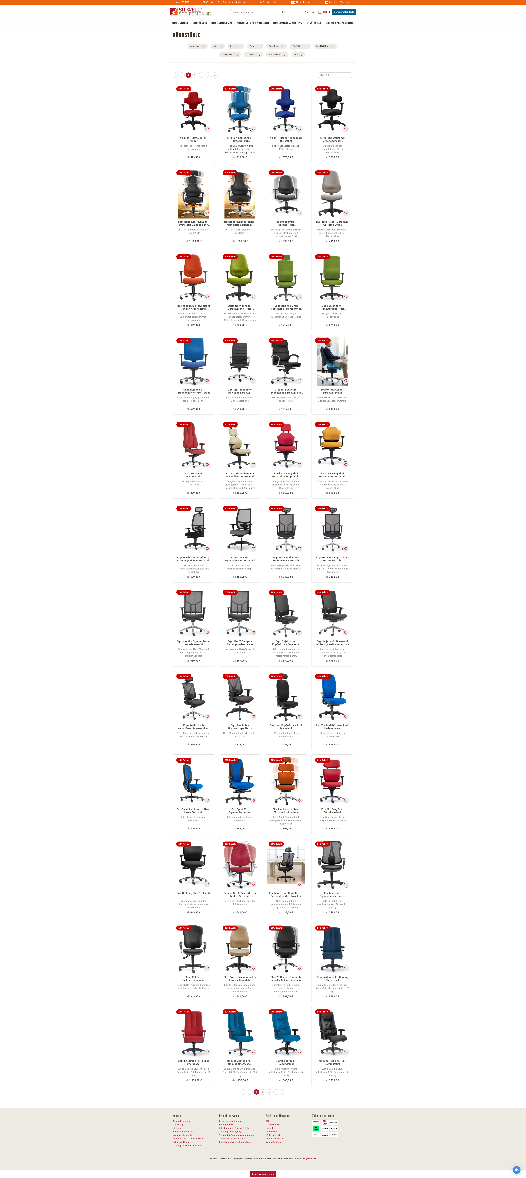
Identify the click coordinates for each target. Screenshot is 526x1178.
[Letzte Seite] (215, 75)
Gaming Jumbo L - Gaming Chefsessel (332, 979)
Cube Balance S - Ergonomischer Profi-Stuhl (194, 391)
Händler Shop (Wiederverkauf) (189, 1138)
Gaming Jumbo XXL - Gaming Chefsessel (239, 1062)
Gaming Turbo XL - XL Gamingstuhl (332, 1062)
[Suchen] (281, 12)
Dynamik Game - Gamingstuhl (194, 475)
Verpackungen (273, 1142)
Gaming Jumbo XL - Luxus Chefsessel (193, 1062)
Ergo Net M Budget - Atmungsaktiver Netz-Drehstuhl (240, 643)
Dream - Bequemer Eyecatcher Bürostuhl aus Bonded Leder (286, 391)
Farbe (252, 46)
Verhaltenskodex (274, 1138)
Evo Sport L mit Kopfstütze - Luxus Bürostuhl (194, 811)
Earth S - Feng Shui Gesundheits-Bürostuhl (332, 475)
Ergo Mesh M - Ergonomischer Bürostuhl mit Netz (240, 559)
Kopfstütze (297, 46)
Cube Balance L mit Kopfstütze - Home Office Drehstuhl (286, 307)
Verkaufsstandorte (344, 12)
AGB (268, 1121)
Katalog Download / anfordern (189, 1145)
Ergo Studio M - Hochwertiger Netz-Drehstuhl (240, 727)
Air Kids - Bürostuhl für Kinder (194, 139)
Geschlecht (273, 46)
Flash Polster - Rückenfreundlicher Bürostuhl (193, 979)
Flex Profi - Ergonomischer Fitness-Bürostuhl (240, 979)
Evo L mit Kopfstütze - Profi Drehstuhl (286, 727)
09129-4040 (183, 2)
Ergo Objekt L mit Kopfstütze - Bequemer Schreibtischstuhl (286, 643)
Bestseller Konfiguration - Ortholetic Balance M (239, 223)
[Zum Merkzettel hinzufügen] (207, 129)
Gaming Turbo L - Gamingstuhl (286, 1062)
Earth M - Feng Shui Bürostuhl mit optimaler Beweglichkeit (286, 475)
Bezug (233, 46)
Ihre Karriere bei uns (183, 1131)
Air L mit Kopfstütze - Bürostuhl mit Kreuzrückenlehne (240, 139)
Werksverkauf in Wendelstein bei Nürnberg (226, 2)
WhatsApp (178, 1124)
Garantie (270, 1128)
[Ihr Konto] (313, 12)
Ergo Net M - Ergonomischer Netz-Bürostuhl (194, 643)
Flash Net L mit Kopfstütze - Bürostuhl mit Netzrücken (286, 895)
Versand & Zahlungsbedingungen (237, 1135)
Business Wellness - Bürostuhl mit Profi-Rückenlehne (240, 307)
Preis (296, 55)
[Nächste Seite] (208, 75)
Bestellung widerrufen (263, 1174)
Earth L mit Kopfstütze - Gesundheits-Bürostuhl (240, 475)
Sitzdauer (250, 55)
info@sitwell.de (309, 1158)
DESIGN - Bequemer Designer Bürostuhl (240, 391)
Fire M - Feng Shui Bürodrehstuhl (332, 811)
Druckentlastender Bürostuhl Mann (332, 391)
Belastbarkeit (274, 55)
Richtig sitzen (226, 1124)
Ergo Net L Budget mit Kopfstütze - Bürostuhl (286, 559)
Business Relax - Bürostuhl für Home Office (332, 223)
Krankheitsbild (322, 46)
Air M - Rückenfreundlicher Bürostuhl (286, 139)
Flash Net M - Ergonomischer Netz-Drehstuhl (332, 895)
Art (214, 46)
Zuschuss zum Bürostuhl (232, 1138)
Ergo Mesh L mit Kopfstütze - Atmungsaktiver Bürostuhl (193, 559)
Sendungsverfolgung (230, 1131)
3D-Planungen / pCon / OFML (235, 1128)
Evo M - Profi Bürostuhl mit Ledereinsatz (332, 727)
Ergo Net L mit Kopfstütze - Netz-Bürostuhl (332, 559)
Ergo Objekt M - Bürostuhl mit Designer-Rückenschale (332, 643)
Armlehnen (194, 46)
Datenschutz (272, 1124)
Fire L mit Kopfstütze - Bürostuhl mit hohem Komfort (286, 811)
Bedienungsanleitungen (231, 1121)
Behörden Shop (181, 1142)
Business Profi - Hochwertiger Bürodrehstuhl (286, 223)
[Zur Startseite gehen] (190, 12)
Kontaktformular (181, 1121)
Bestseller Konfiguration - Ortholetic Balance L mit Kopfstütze (193, 223)
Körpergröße (227, 55)
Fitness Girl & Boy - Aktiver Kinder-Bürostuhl (240, 895)
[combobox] (254, 12)
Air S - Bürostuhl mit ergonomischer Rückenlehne (332, 139)
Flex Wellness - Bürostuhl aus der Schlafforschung (286, 979)
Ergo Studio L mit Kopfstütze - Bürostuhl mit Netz (194, 727)
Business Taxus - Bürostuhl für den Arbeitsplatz (193, 307)
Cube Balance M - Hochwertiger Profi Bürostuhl (332, 307)
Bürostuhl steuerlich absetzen (235, 1142)
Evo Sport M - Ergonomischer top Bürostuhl (239, 811)
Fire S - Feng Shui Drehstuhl (194, 893)
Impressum (272, 1131)
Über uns (177, 1128)
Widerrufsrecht (273, 1135)
